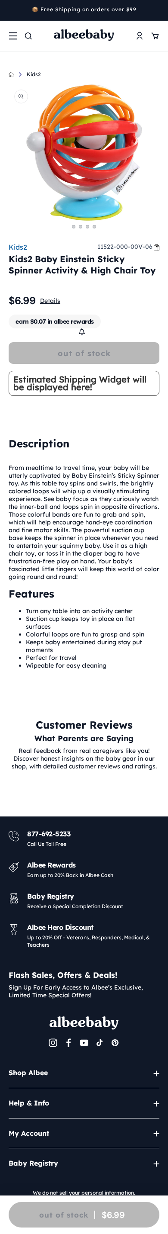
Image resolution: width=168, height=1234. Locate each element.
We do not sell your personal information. (84, 1192)
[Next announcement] (156, 10)
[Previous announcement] (11, 10)
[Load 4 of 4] (94, 226)
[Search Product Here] (28, 36)
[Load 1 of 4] (73, 226)
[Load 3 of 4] (87, 226)
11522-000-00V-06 (124, 247)
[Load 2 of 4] (80, 226)
